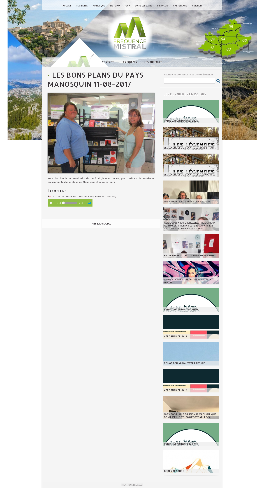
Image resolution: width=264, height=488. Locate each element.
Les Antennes (153, 62)
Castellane (180, 5)
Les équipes (130, 62)
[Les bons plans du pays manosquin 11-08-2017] (101, 94)
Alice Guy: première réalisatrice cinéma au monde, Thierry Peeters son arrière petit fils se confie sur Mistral (190, 225)
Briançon (162, 5)
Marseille (82, 5)
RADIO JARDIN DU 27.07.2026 (181, 120)
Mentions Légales (132, 485)
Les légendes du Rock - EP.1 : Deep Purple (189, 174)
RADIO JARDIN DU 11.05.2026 (181, 309)
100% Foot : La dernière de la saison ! (188, 201)
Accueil (67, 5)
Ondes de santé (174, 471)
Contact (108, 62)
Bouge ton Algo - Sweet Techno (184, 363)
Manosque (99, 5)
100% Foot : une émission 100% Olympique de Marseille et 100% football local (190, 415)
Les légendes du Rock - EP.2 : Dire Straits (190, 147)
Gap (128, 5)
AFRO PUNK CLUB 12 (175, 390)
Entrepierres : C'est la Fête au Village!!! (189, 255)
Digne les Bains (144, 5)
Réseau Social (101, 223)
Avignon (197, 5)
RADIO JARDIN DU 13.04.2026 (181, 444)
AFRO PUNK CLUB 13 (175, 336)
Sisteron (115, 5)
